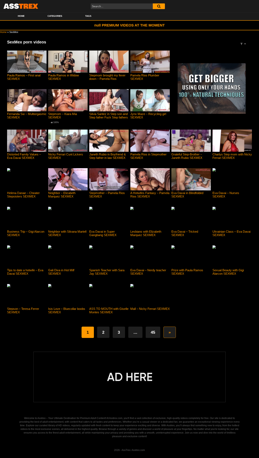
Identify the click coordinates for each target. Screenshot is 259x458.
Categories (55, 16)
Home (21, 16)
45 (153, 332)
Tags (88, 16)
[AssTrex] (21, 6)
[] (159, 6)
